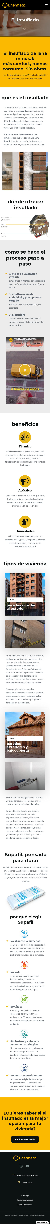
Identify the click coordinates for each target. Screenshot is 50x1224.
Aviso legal (25, 1195)
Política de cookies (25, 1205)
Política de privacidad (25, 1200)
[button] (25, 370)
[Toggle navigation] (42, 5)
